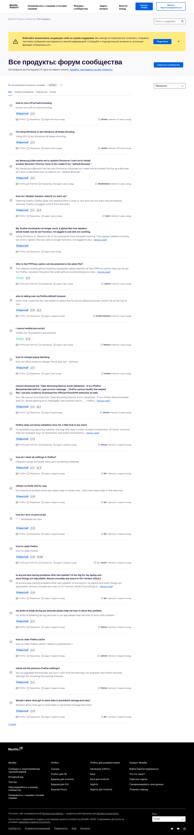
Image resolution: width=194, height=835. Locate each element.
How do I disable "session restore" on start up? (41, 196)
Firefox (22, 119)
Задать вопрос (104, 7)
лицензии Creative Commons (34, 822)
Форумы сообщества (81, 7)
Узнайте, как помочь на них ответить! (91, 69)
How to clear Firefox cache (30, 639)
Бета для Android (99, 779)
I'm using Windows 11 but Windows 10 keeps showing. (45, 131)
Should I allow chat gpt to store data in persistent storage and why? (53, 700)
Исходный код (15, 777)
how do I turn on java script (31, 514)
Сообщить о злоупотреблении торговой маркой (24, 770)
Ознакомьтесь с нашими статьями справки (47, 7)
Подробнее (162, 41)
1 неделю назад (124, 445)
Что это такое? (137, 774)
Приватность (61, 828)
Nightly (94, 784)
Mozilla (15, 749)
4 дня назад (125, 373)
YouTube (178, 829)
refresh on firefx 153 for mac (31, 486)
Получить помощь (138, 789)
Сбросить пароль (138, 779)
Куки (74, 828)
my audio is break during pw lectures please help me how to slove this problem (59, 610)
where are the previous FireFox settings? (38, 668)
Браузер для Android (62, 779)
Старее (12, 724)
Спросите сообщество (168, 65)
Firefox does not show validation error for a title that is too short (51, 425)
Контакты (85, 828)
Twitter (172, 829)
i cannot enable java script (30, 328)
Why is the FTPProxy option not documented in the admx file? (49, 264)
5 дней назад (125, 412)
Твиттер (12, 782)
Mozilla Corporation (108, 813)
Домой (11, 19)
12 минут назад (124, 119)
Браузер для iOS (60, 784)
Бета (92, 774)
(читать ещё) (100, 239)
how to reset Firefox (27, 546)
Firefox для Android (28, 184)
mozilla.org (14, 828)
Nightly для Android (101, 789)
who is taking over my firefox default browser (41, 296)
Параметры (35, 119)
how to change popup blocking (33, 357)
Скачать (55, 769)
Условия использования (37, 828)
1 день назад (125, 184)
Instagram (184, 829)
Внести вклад (123, 7)
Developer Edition (100, 769)
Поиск (182, 21)
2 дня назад (125, 284)
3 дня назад (125, 345)
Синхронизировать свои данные (146, 784)
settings (52, 85)
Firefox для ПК (59, 774)
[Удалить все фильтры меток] (61, 85)
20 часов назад (124, 148)
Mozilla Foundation (52, 813)
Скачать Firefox (144, 6)
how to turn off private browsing (34, 103)
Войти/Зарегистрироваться (171, 6)
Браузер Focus (59, 789)
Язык (154, 813)
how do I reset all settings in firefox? (36, 457)
